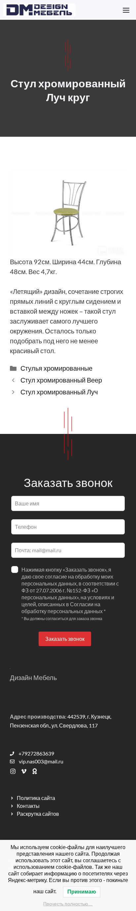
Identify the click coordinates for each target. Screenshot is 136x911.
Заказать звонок (65, 639)
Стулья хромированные (56, 368)
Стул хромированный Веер (61, 380)
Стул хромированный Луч (59, 392)
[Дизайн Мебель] (39, 10)
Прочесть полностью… (68, 903)
